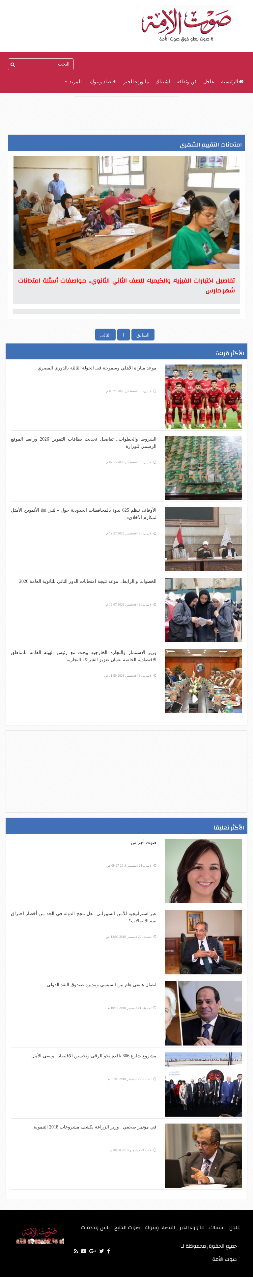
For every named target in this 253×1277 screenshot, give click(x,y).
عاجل (208, 81)
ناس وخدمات (95, 1228)
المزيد (75, 81)
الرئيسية (229, 81)
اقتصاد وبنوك (103, 81)
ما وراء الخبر (136, 81)
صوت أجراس (143, 842)
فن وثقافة (187, 81)
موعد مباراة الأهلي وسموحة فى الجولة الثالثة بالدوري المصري (97, 368)
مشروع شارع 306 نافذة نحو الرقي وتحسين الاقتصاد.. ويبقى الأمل (93, 1055)
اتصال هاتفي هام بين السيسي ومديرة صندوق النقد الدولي (101, 984)
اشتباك (162, 81)
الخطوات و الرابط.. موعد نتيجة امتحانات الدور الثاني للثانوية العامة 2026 (87, 581)
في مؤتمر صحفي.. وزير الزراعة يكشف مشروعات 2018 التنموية (95, 1127)
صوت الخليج (127, 1228)
